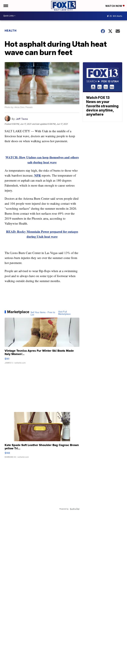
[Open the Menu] (5, 5)
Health (11, 30)
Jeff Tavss (22, 118)
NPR (37, 175)
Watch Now (114, 5)
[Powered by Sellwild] (74, 509)
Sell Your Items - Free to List (43, 313)
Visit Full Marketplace (64, 313)
